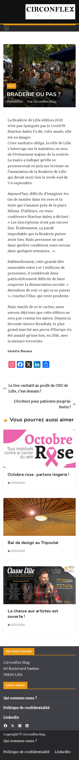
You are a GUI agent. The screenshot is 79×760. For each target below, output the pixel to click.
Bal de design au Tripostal (33, 543)
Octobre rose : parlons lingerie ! (38, 474)
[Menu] (6, 28)
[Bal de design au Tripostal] (39, 501)
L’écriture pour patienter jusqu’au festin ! (42, 404)
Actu (11, 86)
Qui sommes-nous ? (20, 698)
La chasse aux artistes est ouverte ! (33, 613)
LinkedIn (11, 717)
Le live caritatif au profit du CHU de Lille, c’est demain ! (38, 388)
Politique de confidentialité (26, 708)
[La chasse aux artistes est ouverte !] (39, 569)
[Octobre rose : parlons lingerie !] (39, 432)
